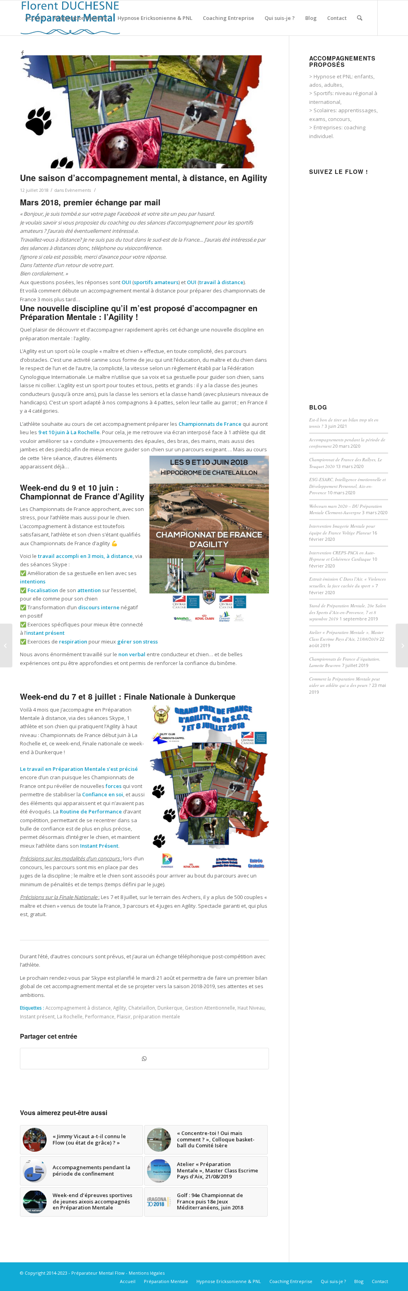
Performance (99, 1016)
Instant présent (37, 1016)
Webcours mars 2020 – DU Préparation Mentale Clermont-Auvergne (345, 509)
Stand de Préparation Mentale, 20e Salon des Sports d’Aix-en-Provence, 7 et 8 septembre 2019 (347, 612)
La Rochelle (69, 1016)
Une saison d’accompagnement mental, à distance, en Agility (143, 177)
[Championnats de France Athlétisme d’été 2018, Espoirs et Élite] (6, 645)
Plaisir (124, 1016)
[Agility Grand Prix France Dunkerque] (144, 111)
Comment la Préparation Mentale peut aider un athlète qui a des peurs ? (344, 682)
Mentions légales (147, 1273)
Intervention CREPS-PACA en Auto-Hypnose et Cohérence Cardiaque (342, 556)
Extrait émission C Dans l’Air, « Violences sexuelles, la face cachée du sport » (347, 582)
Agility (119, 1007)
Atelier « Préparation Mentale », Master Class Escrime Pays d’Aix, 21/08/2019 (346, 635)
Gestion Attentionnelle (210, 1007)
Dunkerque (169, 1007)
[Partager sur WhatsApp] (144, 1058)
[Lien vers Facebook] (22, 53)
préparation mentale (156, 1016)
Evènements (78, 190)
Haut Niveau (251, 1007)
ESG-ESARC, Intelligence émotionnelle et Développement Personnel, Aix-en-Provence (347, 485)
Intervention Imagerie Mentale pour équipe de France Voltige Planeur (342, 529)
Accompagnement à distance (78, 1007)
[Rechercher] (359, 17)
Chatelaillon (141, 1007)
